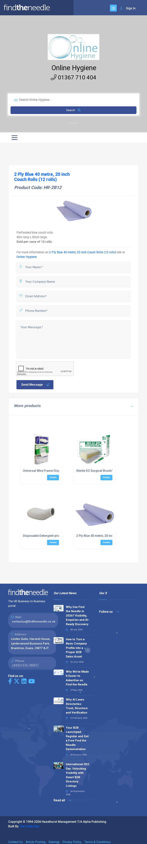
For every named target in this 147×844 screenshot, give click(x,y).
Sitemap (54, 842)
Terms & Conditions (97, 842)
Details (53, 477)
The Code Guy (29, 826)
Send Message (32, 384)
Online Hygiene (73, 68)
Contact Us (15, 842)
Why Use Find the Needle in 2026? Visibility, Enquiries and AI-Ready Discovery (77, 615)
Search (71, 110)
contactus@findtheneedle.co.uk (33, 621)
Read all (60, 800)
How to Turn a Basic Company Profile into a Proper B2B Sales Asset (76, 648)
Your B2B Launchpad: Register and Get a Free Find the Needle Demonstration (77, 738)
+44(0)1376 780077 (25, 665)
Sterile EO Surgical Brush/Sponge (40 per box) (108, 471)
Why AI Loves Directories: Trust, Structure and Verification (77, 706)
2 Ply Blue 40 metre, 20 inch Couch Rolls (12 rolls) (82, 252)
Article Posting (36, 842)
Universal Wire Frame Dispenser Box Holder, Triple (58, 471)
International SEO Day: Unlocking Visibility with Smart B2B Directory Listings (77, 775)
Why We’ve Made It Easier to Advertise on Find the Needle (77, 678)
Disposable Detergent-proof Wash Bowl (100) (55, 536)
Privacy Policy (72, 842)
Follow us (106, 611)
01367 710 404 (76, 77)
